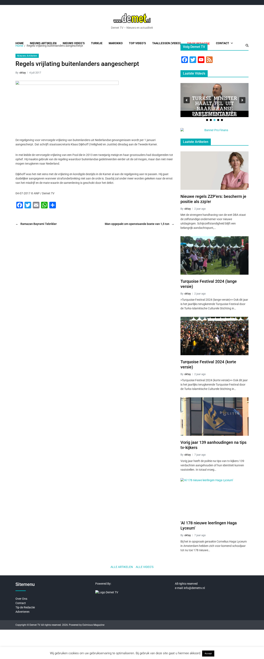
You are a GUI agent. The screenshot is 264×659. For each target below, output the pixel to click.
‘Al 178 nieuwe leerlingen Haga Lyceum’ (208, 525)
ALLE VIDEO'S (144, 567)
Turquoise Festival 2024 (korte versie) (208, 364)
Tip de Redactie (25, 607)
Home (19, 43)
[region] (214, 102)
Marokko (116, 43)
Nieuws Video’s (74, 43)
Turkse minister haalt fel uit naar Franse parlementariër (214, 105)
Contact (222, 43)
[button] (187, 100)
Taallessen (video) (166, 43)
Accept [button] (208, 653)
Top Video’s (137, 43)
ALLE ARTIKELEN (122, 567)
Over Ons (21, 598)
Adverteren (22, 611)
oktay (22, 72)
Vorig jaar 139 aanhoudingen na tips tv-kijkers (213, 445)
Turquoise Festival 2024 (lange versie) (208, 284)
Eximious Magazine (93, 624)
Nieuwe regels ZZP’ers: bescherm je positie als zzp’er (213, 199)
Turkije (97, 43)
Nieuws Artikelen (43, 43)
